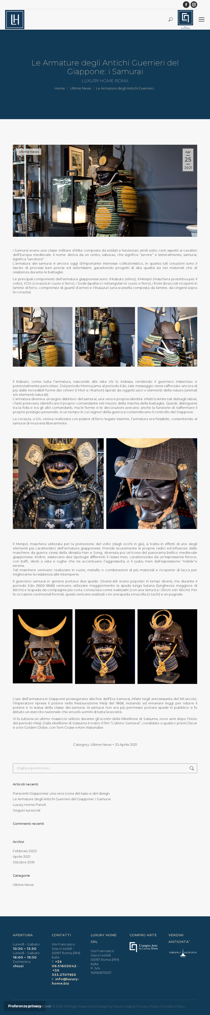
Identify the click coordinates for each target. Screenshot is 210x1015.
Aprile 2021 (21, 856)
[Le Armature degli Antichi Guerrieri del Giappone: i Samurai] (42, 337)
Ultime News (29, 152)
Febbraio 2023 (25, 851)
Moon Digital (124, 1006)
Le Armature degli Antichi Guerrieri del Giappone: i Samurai (62, 799)
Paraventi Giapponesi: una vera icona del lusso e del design (61, 793)
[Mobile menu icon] (201, 19)
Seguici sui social (26, 810)
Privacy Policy (148, 1006)
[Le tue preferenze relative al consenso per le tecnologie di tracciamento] (24, 1006)
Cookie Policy (173, 1006)
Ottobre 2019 (24, 862)
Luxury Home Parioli (29, 805)
